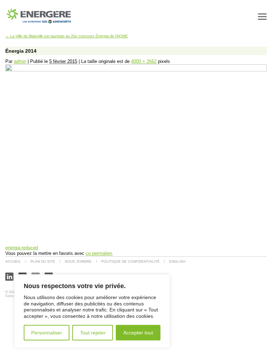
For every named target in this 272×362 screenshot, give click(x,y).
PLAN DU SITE (42, 261)
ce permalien (99, 253)
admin (20, 61)
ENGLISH (177, 261)
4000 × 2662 (144, 61)
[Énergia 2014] (136, 70)
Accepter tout (138, 332)
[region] (92, 311)
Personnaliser (46, 332)
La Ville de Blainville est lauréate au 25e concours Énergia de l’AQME (66, 36)
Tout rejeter (93, 332)
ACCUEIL (13, 261)
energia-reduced (21, 247)
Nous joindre (78, 261)
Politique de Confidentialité (130, 261)
